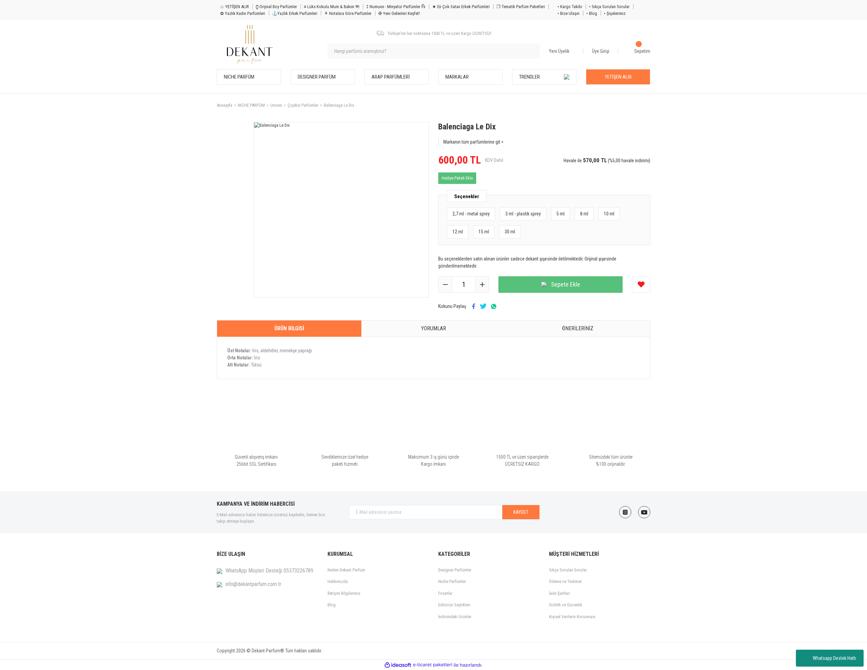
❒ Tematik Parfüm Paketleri (520, 6)
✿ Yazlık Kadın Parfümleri (242, 13)
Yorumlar (433, 328)
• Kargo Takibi (569, 6)
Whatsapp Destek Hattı (834, 658)
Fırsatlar (445, 593)
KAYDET (520, 512)
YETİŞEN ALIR (618, 77)
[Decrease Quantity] (445, 284)
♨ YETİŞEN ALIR (234, 6)
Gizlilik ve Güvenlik (565, 604)
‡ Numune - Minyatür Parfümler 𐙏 (395, 6)
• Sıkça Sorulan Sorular (609, 6)
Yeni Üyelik (559, 51)
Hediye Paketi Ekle (457, 178)
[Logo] (250, 44)
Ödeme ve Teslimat (565, 581)
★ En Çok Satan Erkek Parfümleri (461, 6)
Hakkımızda (337, 581)
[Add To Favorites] (641, 284)
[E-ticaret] (432, 665)
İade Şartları (559, 593)
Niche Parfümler (452, 581)
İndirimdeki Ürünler (454, 616)
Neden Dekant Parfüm (346, 569)
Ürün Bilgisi (289, 328)
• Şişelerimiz (615, 13)
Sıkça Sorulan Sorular (568, 569)
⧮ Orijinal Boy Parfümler (276, 6)
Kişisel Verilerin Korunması (572, 616)
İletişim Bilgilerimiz (343, 593)
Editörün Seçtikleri (454, 604)
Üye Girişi (600, 51)
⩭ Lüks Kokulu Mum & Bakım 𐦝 (331, 6)
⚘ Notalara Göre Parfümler (348, 13)
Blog (331, 604)
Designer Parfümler (454, 569)
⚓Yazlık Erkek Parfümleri (294, 13)
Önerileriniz (577, 328)
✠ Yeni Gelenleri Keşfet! (399, 13)
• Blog (591, 13)
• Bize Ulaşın (568, 13)
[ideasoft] (397, 665)
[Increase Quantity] (482, 284)
